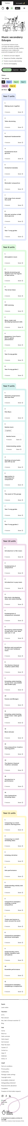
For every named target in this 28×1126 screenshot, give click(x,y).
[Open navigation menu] (24, 8)
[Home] (2, 8)
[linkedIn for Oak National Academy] (10, 1096)
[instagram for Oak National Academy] (2, 1096)
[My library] (12, 8)
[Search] (7, 8)
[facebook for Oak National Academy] (6, 1096)
